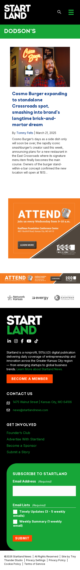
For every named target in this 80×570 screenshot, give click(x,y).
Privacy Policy (57, 560)
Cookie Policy (12, 563)
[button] (59, 12)
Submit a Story (18, 452)
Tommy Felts (24, 133)
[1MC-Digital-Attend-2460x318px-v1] (40, 278)
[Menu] (71, 12)
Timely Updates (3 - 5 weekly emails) (39, 514)
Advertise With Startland (25, 439)
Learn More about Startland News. (40, 369)
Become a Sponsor (22, 445)
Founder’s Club (18, 433)
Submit (22, 538)
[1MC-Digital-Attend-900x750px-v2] (44, 200)
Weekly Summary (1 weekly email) (37, 523)
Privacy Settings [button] (36, 560)
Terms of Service (34, 563)
